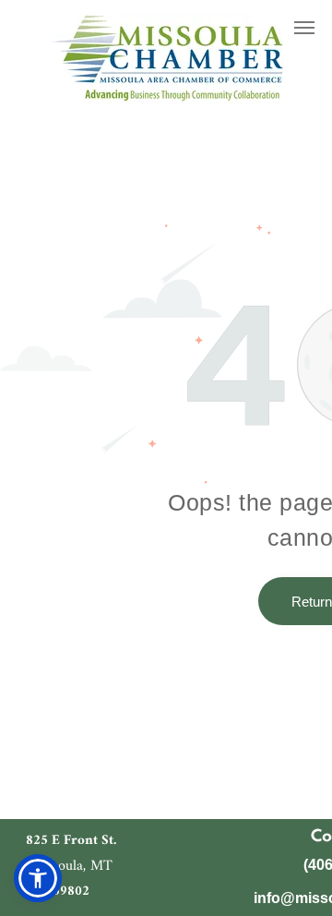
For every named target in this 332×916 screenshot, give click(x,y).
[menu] (304, 27)
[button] (37, 878)
